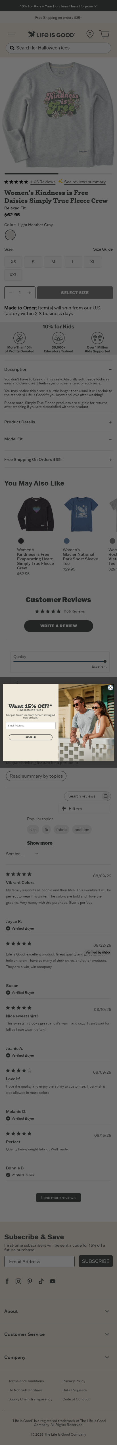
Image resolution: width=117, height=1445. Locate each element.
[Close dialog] (110, 687)
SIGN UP (30, 737)
